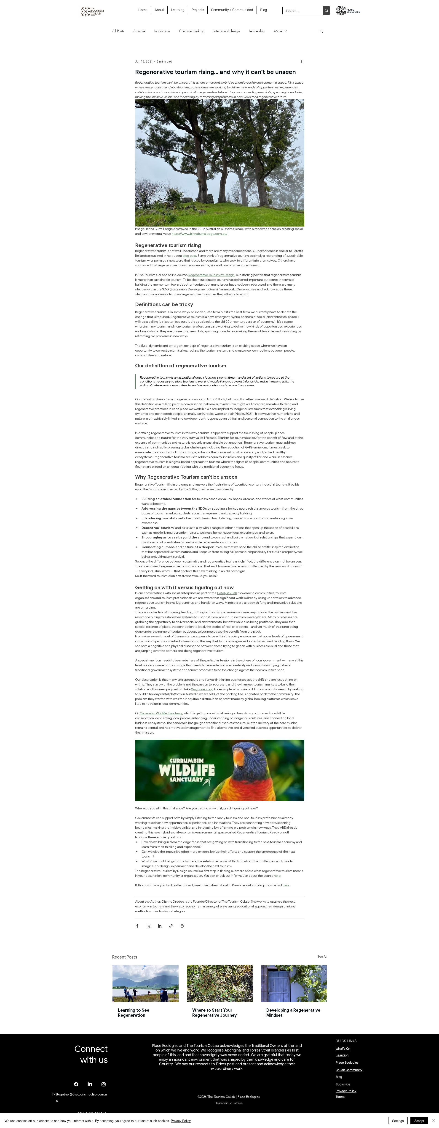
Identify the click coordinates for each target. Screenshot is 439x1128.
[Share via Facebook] (137, 926)
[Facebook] (76, 1084)
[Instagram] (103, 1084)
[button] (321, 31)
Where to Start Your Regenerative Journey (214, 1013)
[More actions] (301, 61)
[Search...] (326, 10)
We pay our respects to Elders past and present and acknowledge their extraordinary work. (234, 1066)
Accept (419, 1120)
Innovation (162, 31)
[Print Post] (182, 926)
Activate (139, 31)
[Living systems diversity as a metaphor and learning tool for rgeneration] (220, 983)
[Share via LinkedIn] (160, 926)
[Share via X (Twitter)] (148, 926)
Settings (398, 1120)
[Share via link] (171, 926)
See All (322, 956)
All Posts (118, 31)
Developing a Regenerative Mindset (293, 1013)
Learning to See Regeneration (133, 1013)
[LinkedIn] (90, 1084)
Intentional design (227, 31)
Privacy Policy (346, 1091)
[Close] (433, 1120)
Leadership (257, 31)
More (278, 31)
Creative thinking (191, 31)
